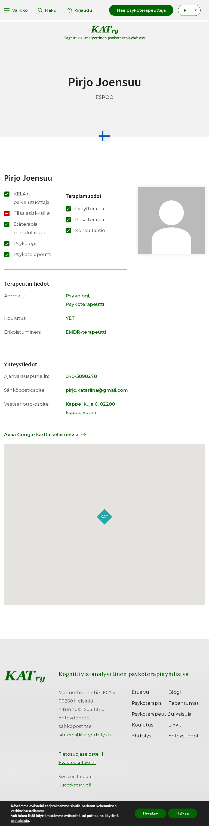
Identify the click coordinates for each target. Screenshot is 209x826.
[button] (141, 10)
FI (186, 10)
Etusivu (140, 692)
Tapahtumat (183, 703)
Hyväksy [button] (150, 813)
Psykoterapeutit (150, 714)
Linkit (174, 725)
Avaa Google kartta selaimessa (41, 434)
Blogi (174, 692)
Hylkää (182, 813)
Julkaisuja (180, 714)
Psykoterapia (147, 703)
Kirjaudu (83, 10)
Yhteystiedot (183, 735)
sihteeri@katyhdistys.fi (85, 734)
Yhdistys (141, 735)
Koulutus (142, 725)
